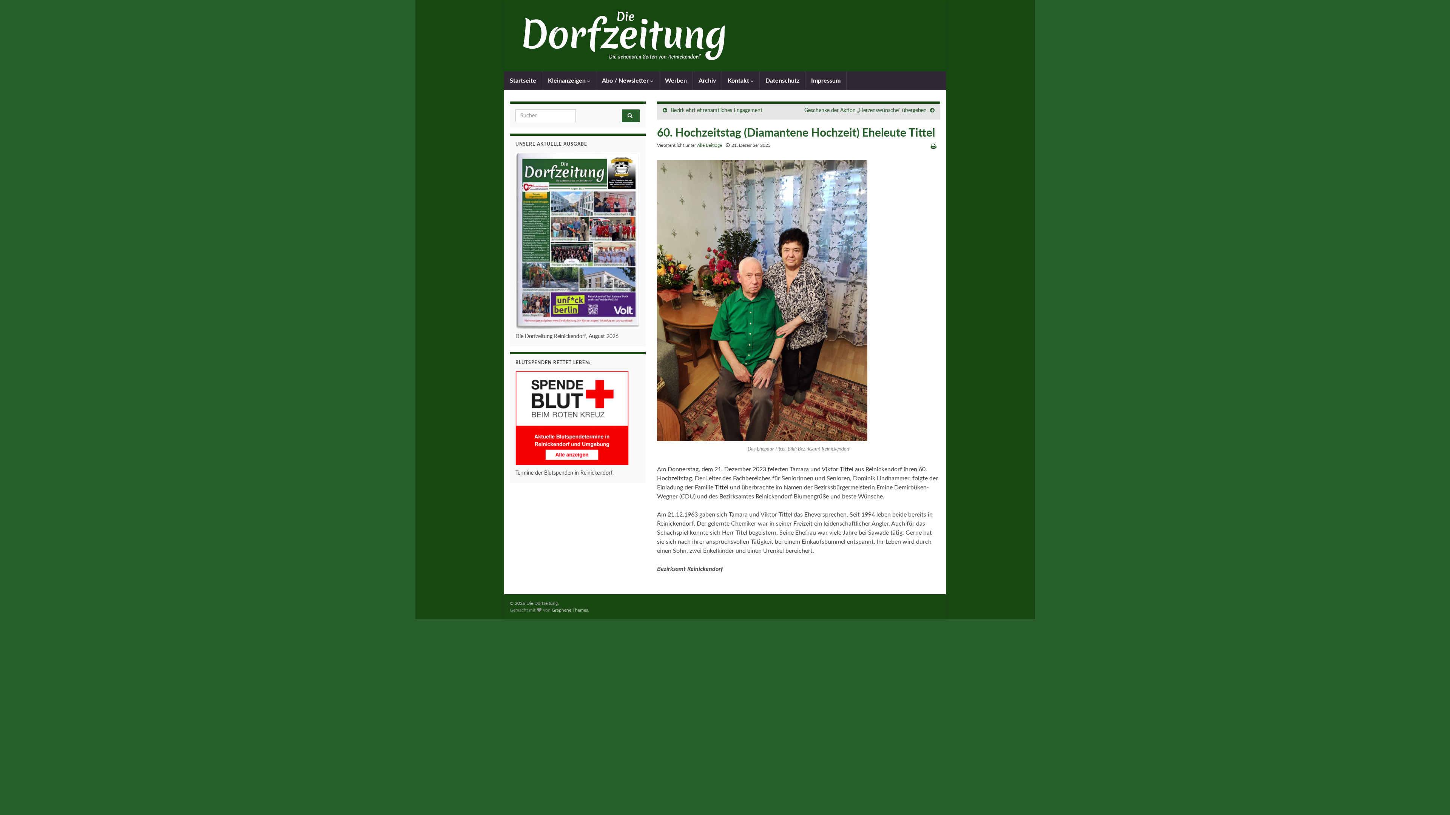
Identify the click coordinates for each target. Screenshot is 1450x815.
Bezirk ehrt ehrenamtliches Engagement (716, 110)
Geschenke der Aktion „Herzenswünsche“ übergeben (865, 110)
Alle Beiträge (709, 145)
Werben (676, 81)
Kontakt (739, 81)
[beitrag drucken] (933, 146)
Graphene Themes (570, 610)
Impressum (826, 81)
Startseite (523, 81)
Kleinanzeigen (567, 81)
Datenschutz (782, 81)
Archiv (707, 81)
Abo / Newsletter (626, 81)
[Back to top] (1433, 798)
